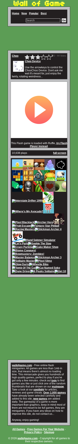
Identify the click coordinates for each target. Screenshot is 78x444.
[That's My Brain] (39, 179)
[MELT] (58, 222)
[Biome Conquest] (24, 250)
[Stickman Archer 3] (48, 257)
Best (44, 13)
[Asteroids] (60, 168)
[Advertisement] (39, 38)
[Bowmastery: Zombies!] (28, 254)
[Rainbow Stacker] (49, 168)
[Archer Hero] (43, 222)
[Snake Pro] (17, 190)
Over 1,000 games (54, 392)
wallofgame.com (22, 365)
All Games (18, 429)
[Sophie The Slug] (39, 244)
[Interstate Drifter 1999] (27, 201)
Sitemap (49, 432)
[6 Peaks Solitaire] (42, 271)
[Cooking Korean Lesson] (49, 179)
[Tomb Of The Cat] (24, 268)
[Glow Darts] (20, 264)
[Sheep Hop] (60, 179)
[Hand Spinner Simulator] (39, 240)
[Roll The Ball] (39, 168)
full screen (59, 153)
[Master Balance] (23, 257)
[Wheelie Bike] (39, 264)
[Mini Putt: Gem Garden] (60, 190)
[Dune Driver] (21, 271)
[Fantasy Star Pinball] (45, 226)
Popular (34, 13)
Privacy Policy (33, 432)
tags (54, 380)
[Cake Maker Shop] (45, 247)
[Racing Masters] (23, 229)
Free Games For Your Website (45, 429)
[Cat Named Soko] (48, 268)
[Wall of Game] (39, 5)
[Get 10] (60, 271)
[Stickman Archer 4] (48, 229)
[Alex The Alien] (17, 168)
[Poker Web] (49, 190)
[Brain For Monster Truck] (17, 240)
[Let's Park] (20, 244)
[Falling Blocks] (17, 179)
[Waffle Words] (28, 179)
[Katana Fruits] (39, 190)
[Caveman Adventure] (28, 168)
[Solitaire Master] (23, 261)
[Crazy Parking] (22, 247)
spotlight (38, 389)
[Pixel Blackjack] (23, 222)
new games (40, 398)
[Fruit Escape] (21, 226)
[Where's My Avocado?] (27, 211)
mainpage (58, 386)
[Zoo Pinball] (28, 190)
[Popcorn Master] (48, 211)
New (24, 13)
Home (15, 13)
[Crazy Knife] (48, 201)
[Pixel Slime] (43, 261)
